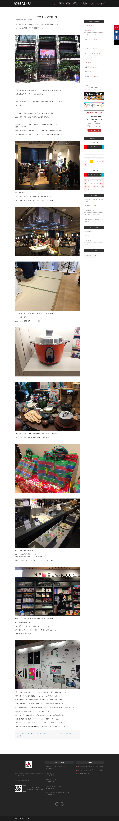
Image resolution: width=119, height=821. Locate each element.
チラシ (88, 44)
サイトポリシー (19, 771)
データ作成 (89, 81)
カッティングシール (92, 34)
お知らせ (87, 235)
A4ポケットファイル (92, 58)
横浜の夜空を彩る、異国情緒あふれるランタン (94, 220)
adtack (30, 19)
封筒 (88, 30)
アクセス (92, 3)
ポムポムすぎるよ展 (90, 205)
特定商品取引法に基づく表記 (22, 780)
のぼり (88, 62)
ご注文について (77, 3)
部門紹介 (68, 3)
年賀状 (91, 86)
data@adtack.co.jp (83, 773)
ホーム (55, 3)
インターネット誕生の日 (65, 733)
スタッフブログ (101, 3)
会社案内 (85, 3)
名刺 (88, 25)
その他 (86, 245)
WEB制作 (88, 71)
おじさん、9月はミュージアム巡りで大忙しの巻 (31, 735)
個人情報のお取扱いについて (22, 776)
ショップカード (91, 39)
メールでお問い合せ (94, 130)
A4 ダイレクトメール (93, 53)
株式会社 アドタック (22, 3)
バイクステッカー (92, 76)
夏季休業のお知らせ (90, 210)
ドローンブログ (89, 240)
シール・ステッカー (91, 48)
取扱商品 (61, 3)
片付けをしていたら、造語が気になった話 (94, 200)
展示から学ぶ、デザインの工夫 (92, 214)
